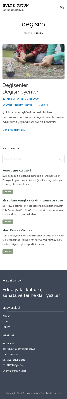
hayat (28, 104)
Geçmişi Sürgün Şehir (14, 370)
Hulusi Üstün (12, 98)
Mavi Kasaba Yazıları (17, 230)
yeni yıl (44, 104)
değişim (18, 104)
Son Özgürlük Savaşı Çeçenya (18, 349)
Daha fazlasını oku (13, 130)
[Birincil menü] (62, 7)
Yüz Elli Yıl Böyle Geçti (14, 365)
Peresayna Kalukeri (16, 170)
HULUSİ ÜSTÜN (15, 5)
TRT (36, 104)
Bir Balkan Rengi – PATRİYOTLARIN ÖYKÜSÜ (32, 200)
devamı (8, 191)
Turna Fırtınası (10, 354)
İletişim (6, 326)
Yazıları (6, 316)
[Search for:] (33, 159)
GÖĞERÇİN (8, 343)
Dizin (5, 321)
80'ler (9, 104)
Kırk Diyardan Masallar (14, 360)
